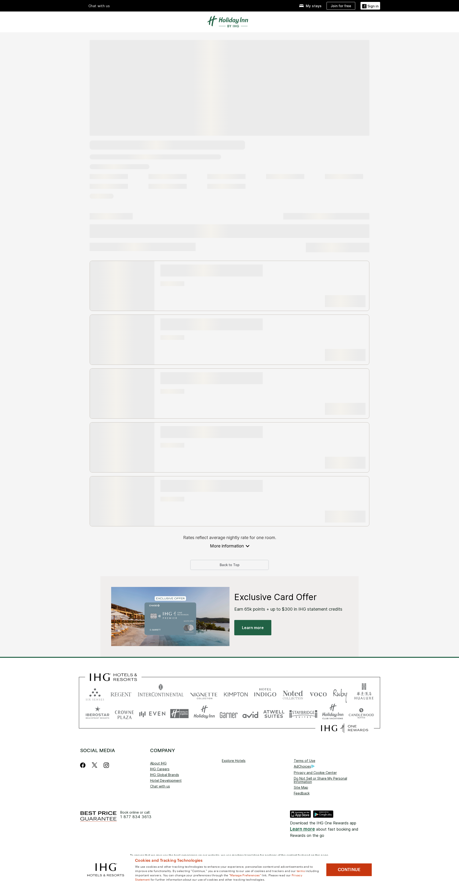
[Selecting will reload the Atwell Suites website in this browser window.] (273, 714)
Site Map (301, 787)
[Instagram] (106, 765)
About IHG (158, 763)
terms (301, 870)
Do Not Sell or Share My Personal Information (320, 780)
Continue (349, 869)
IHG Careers (159, 769)
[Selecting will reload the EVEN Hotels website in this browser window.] (152, 714)
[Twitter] (94, 765)
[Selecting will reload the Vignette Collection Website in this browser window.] (204, 693)
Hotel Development (166, 780)
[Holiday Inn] (228, 21)
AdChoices (302, 766)
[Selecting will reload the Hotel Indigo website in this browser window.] (265, 693)
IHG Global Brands (164, 775)
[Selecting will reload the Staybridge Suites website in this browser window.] (303, 714)
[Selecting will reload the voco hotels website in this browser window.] (318, 693)
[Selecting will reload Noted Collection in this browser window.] (293, 693)
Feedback (302, 793)
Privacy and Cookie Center (315, 773)
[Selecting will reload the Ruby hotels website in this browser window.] (340, 693)
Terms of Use (304, 761)
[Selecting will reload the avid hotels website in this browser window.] (250, 714)
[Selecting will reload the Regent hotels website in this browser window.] (120, 693)
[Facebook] (83, 765)
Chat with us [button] (99, 6)
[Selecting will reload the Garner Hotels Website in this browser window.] (229, 714)
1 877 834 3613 (136, 817)
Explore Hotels (234, 761)
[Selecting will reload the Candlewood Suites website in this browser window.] (361, 714)
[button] (370, 5)
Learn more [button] (253, 627)
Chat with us (160, 786)
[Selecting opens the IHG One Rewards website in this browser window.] (344, 728)
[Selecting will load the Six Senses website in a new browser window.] (95, 693)
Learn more (302, 829)
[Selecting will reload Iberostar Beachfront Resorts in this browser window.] (97, 714)
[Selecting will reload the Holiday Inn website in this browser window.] (204, 714)
